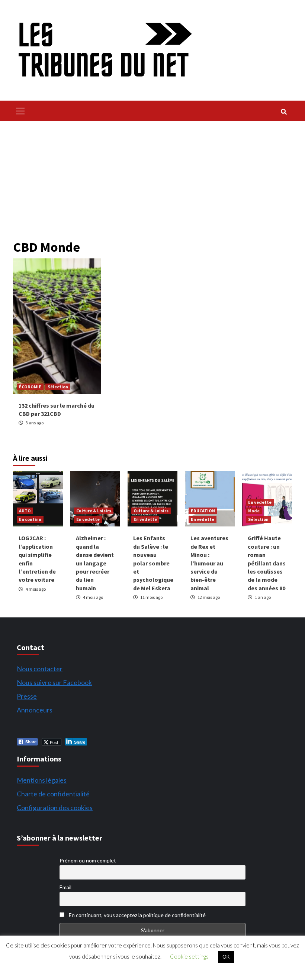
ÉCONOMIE (30, 386)
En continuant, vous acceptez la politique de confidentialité (137, 915)
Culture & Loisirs (93, 510)
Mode (254, 510)
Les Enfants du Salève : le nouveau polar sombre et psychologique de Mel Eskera (153, 562)
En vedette (88, 519)
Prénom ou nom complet (88, 860)
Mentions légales (42, 780)
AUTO (25, 510)
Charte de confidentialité (53, 794)
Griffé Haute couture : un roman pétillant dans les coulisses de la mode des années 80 (267, 562)
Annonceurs (34, 710)
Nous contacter (39, 669)
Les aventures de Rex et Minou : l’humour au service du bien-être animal (209, 562)
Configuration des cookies (55, 807)
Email (65, 887)
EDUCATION (203, 510)
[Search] (283, 112)
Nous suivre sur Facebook (54, 682)
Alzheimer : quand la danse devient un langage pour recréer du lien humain (95, 562)
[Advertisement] (152, 177)
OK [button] (225, 957)
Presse (27, 696)
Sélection (58, 386)
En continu (30, 519)
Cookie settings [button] (189, 956)
